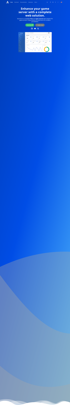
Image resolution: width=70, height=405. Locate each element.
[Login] (47, 2)
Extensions (30, 2)
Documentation (23, 2)
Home (11, 2)
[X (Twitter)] (55, 2)
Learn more (40, 25)
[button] (58, 2)
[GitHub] (50, 2)
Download (16, 2)
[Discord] (53, 2)
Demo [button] (35, 2)
